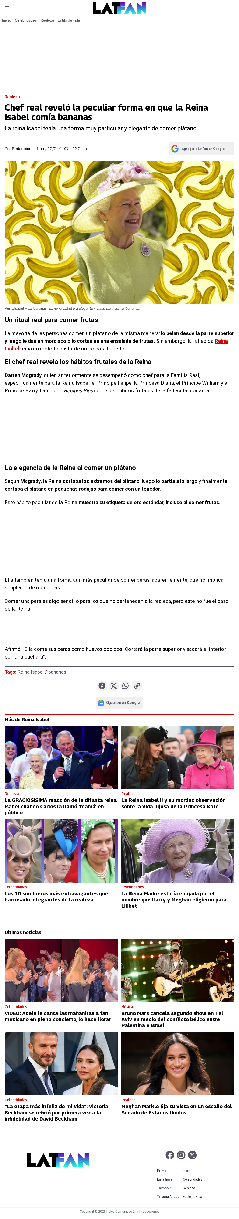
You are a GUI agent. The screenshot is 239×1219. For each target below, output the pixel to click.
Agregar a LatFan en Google (198, 150)
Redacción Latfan (28, 148)
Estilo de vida (69, 20)
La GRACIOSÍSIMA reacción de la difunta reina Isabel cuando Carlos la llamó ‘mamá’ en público (61, 806)
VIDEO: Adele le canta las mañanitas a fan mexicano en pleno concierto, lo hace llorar (58, 1016)
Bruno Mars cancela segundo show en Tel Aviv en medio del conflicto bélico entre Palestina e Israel (172, 1019)
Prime (169, 1171)
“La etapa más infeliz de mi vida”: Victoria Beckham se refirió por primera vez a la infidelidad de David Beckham (56, 1112)
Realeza (47, 20)
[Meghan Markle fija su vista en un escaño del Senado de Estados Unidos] (178, 1064)
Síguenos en (122, 702)
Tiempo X (169, 1188)
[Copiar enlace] (137, 686)
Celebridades (26, 20)
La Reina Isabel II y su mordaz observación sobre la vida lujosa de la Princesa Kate (173, 803)
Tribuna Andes (169, 1197)
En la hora (169, 1179)
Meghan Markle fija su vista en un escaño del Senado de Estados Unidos (176, 1109)
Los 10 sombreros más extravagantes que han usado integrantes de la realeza (56, 896)
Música (127, 1007)
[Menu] (10, 8)
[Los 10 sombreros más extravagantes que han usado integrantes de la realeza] (61, 851)
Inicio (6, 20)
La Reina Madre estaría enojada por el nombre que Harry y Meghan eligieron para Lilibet (173, 899)
